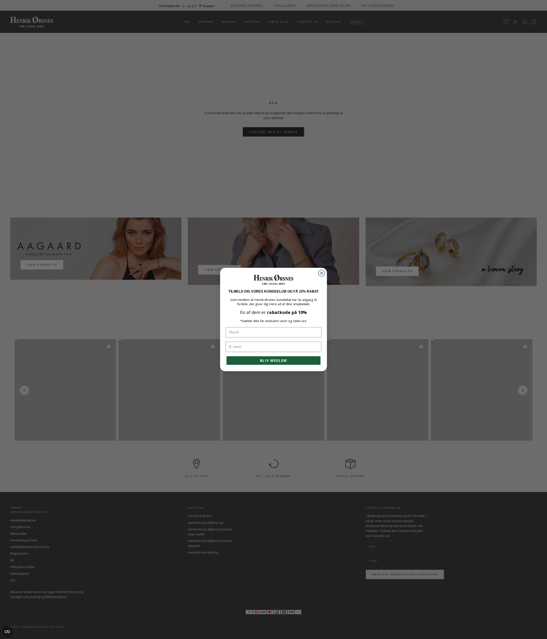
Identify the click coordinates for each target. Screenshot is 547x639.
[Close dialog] (321, 273)
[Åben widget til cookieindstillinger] (7, 632)
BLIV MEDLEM (273, 360)
